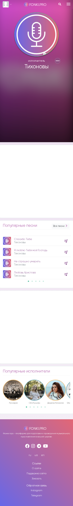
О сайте (36, 468)
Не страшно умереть (27, 261)
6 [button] (46, 408)
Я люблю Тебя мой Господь (30, 250)
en (42, 455)
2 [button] (33, 282)
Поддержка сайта (36, 473)
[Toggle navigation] (68, 4)
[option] (36, 256)
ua (36, 455)
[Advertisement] (36, 107)
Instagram (36, 490)
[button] (57, 60)
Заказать (36, 478)
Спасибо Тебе (23, 239)
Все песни (58, 226)
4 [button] (41, 282)
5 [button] (44, 282)
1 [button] (29, 282)
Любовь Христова (25, 272)
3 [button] (37, 282)
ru (30, 455)
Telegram (36, 495)
